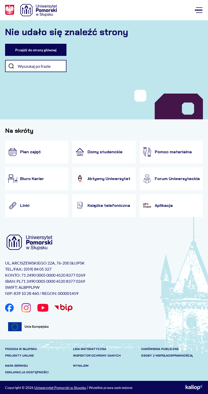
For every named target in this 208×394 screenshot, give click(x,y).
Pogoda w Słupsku (21, 349)
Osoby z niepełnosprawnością (167, 356)
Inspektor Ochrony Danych (97, 356)
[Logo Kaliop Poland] (194, 387)
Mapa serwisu (16, 366)
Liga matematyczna (89, 349)
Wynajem (81, 366)
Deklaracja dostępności (26, 372)
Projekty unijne (19, 356)
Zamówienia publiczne (160, 349)
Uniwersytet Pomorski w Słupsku (60, 387)
